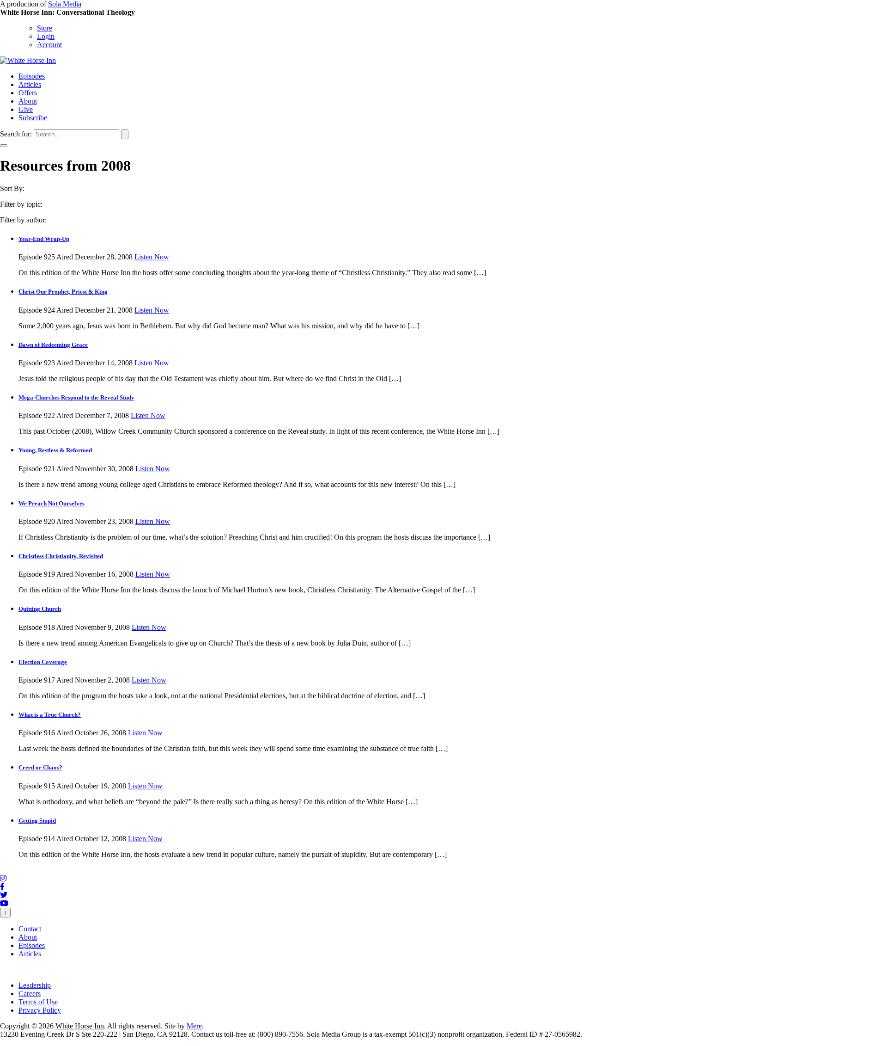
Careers (29, 993)
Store (44, 28)
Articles (29, 84)
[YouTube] (4, 903)
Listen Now (151, 257)
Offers (27, 93)
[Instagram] (3, 878)
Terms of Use (38, 1002)
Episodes (31, 76)
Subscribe (32, 118)
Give (25, 109)
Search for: (16, 134)
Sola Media (64, 4)
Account (49, 45)
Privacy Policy (39, 1010)
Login (46, 36)
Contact (29, 929)
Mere (194, 1026)
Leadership (34, 985)
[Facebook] (2, 887)
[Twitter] (3, 895)
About (27, 101)
